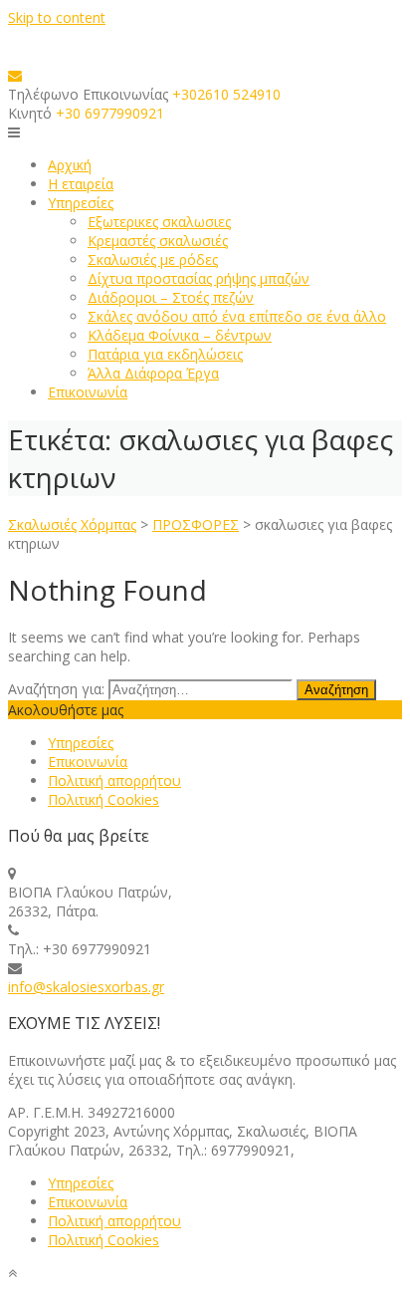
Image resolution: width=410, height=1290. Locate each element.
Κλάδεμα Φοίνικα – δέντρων (180, 335)
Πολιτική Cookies (103, 799)
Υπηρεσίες (80, 202)
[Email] (15, 75)
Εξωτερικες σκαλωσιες (159, 221)
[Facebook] (131, 709)
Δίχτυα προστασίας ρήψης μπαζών (198, 278)
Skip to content (56, 17)
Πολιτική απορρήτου (114, 780)
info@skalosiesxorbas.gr (86, 986)
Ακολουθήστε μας (65, 709)
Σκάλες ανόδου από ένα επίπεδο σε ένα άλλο (237, 316)
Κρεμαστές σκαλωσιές (158, 240)
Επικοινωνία (87, 392)
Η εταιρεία (80, 183)
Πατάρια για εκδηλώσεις (165, 354)
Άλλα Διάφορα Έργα (153, 373)
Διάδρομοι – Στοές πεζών (171, 297)
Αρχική (70, 164)
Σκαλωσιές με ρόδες (153, 259)
